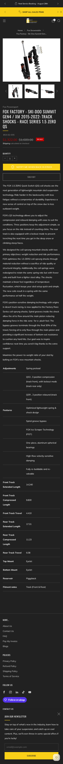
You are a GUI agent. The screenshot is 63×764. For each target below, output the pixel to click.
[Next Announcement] (58, 4)
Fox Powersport (10, 106)
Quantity (7, 153)
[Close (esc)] (59, 714)
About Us (7, 626)
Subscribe (31, 755)
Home (20, 30)
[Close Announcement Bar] (61, 12)
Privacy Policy (9, 661)
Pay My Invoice (10, 641)
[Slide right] (56, 91)
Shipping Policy (10, 671)
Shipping (6, 143)
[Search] (58, 20)
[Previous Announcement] (5, 4)
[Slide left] (6, 91)
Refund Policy (9, 666)
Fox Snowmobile (34, 30)
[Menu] (4, 20)
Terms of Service (11, 676)
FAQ (5, 636)
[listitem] (31, 3)
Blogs (5, 646)
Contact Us (8, 631)
